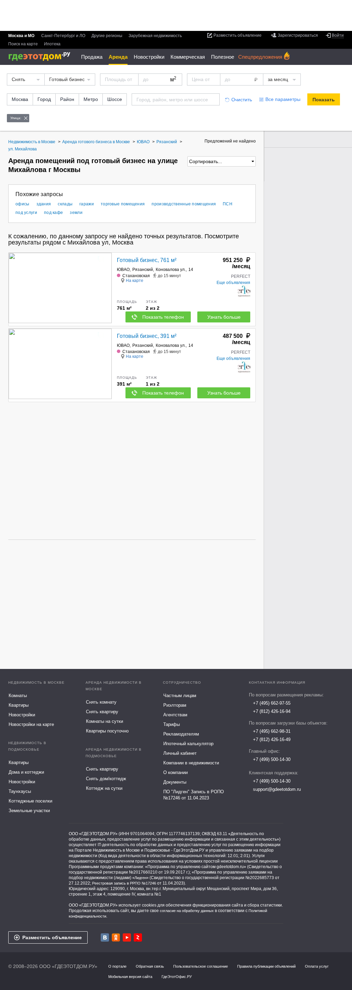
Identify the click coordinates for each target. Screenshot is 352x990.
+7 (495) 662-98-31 (271, 731)
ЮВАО (123, 269)
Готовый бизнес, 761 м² (146, 260)
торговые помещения (123, 204)
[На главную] (41, 56)
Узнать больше (224, 317)
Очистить (241, 99)
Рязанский (142, 269)
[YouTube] (127, 937)
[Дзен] (138, 937)
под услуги (26, 212)
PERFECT (240, 276)
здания (43, 204)
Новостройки (149, 57)
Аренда (118, 57)
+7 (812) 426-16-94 (271, 711)
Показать (323, 99)
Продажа (91, 57)
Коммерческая (187, 57)
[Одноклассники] (116, 937)
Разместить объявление (52, 937)
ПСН (227, 204)
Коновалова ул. (171, 269)
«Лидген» (140, 878)
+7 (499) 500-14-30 (271, 759)
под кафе (53, 212)
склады (65, 204)
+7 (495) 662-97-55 (271, 703)
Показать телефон (163, 317)
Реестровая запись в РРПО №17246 (124, 883)
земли (76, 212)
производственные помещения (184, 204)
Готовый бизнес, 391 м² (146, 336)
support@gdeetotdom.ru (277, 789)
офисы (22, 204)
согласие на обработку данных (187, 911)
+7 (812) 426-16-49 (271, 739)
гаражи (86, 204)
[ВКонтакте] (105, 937)
